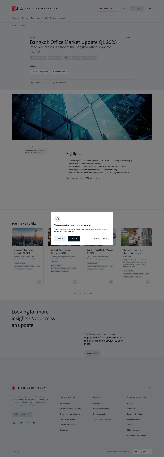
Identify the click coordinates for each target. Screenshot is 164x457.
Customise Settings (102, 238)
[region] (82, 228)
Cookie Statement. (69, 231)
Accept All (74, 239)
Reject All (60, 239)
